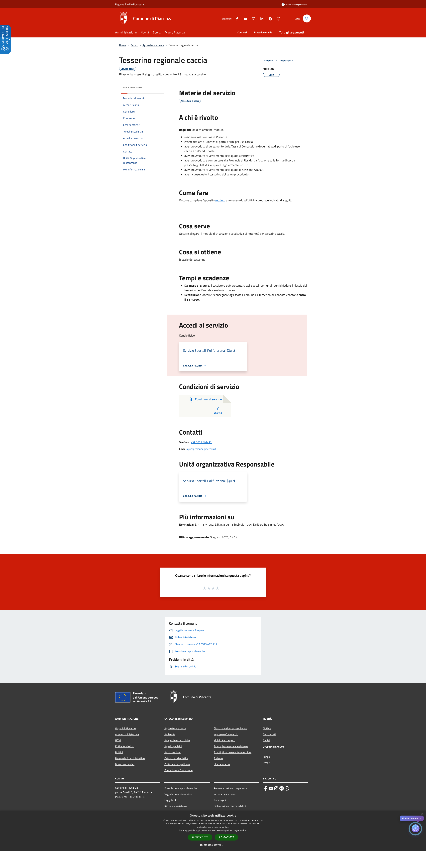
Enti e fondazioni (124, 746)
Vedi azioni (285, 60)
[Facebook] (235, 18)
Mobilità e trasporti (224, 740)
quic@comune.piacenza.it (201, 449)
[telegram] (281, 788)
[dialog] (213, 831)
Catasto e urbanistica (176, 758)
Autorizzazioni (172, 752)
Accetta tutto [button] (200, 837)
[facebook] (265, 788)
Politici (119, 752)
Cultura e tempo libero (177, 764)
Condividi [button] (269, 60)
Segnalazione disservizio (178, 794)
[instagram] (276, 788)
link (245, 830)
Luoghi (267, 757)
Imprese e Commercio (226, 734)
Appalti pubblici (173, 746)
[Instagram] (252, 18)
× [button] (422, 814)
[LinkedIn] (260, 18)
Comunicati (269, 734)
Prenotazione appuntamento (180, 788)
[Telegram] (269, 18)
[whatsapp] (287, 788)
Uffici (118, 740)
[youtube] (271, 788)
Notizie (267, 728)
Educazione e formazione (178, 770)
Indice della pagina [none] (132, 87)
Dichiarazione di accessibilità (230, 806)
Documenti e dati (124, 764)
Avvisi (266, 740)
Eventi (266, 763)
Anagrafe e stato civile (177, 740)
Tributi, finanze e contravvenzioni (232, 752)
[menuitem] (128, 32)
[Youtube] (244, 18)
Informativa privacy (225, 794)
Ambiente (169, 734)
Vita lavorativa (222, 764)
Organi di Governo (125, 728)
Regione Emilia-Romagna (129, 4)
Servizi (134, 45)
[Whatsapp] (277, 18)
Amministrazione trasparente (230, 788)
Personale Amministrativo (130, 758)
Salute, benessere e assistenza (231, 746)
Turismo (218, 758)
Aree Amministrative (127, 734)
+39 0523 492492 (201, 442)
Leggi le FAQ (171, 800)
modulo (220, 200)
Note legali (220, 800)
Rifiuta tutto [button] (226, 837)
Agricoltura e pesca (153, 45)
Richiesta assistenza (175, 806)
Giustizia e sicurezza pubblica (230, 728)
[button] (307, 18)
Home (122, 45)
